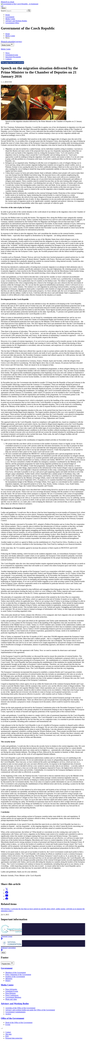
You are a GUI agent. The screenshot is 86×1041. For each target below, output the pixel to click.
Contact (8, 1032)
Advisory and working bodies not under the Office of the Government (30, 1010)
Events (7, 1024)
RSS (7, 1036)
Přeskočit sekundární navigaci (11, 42)
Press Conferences (11, 995)
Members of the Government (15, 972)
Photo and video (11, 999)
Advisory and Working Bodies (16, 21)
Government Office (12, 23)
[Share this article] (6, 890)
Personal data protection (13, 1038)
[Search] (29, 10)
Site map (8, 1034)
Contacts (8, 59)
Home (7, 15)
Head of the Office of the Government (18, 1022)
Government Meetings (13, 997)
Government (9, 17)
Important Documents (13, 57)
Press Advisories (11, 989)
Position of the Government (15, 976)
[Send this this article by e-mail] (6, 896)
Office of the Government (12, 1018)
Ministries (8, 978)
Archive (8, 1014)
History (8, 981)
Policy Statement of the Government (18, 974)
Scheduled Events (11, 55)
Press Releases (10, 993)
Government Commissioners (15, 1012)
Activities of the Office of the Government (20, 1008)
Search (3, 11)
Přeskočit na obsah (7, 2)
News (7, 53)
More (3, 952)
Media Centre (10, 19)
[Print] (6, 899)
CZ (2, 6)
